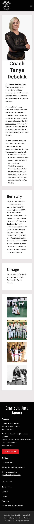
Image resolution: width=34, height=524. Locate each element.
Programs (5, 501)
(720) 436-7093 (7, 463)
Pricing (4, 496)
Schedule (5, 492)
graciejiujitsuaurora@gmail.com (13, 467)
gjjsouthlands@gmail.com (11, 475)
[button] (31, 5)
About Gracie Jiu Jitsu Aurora (12, 506)
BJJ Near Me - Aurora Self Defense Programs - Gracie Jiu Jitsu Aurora (17, 518)
